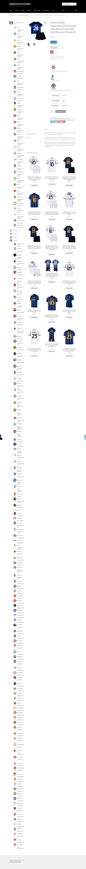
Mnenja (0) (29, 137)
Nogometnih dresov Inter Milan (23, 15)
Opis (28, 130)
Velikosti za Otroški (54, 46)
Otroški (68, 118)
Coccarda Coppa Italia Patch (59, 71)
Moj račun (29, 10)
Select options (34, 185)
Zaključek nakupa (37, 10)
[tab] (34, 130)
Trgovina (17, 10)
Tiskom (53, 54)
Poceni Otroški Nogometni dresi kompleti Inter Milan (64, 120)
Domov (11, 10)
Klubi (15, 15)
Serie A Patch (56, 80)
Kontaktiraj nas (46, 10)
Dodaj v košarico (60, 111)
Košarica (23, 10)
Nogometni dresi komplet (20, 4)
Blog (53, 10)
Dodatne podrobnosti (31, 133)
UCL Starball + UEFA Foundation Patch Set (62, 90)
